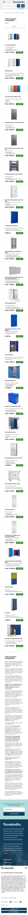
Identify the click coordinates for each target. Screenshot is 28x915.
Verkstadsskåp (9, 354)
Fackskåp (7, 612)
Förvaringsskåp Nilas (10, 45)
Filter (14, 26)
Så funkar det (7, 865)
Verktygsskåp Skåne (10, 380)
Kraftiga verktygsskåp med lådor (13, 638)
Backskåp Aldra (9, 587)
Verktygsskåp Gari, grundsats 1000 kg (14, 149)
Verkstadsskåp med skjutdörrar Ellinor (13, 252)
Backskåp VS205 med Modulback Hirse (13, 561)
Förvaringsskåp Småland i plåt (13, 96)
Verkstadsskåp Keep (10, 432)
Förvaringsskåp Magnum (11, 225)
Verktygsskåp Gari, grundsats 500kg (14, 122)
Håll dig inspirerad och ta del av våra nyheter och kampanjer (14, 804)
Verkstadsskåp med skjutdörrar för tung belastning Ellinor (14, 278)
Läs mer (7, 23)
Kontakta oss (7, 862)
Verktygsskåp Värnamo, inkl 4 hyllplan (12, 329)
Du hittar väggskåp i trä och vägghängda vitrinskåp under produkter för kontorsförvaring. (12, 758)
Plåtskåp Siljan (9, 70)
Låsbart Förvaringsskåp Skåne (13, 406)
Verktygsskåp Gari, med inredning (14, 174)
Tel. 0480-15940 (21, 8)
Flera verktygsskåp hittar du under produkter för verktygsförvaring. (14, 723)
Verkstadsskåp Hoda (10, 303)
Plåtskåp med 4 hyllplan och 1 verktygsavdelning (12, 536)
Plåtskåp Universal (10, 509)
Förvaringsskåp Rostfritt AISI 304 (13, 458)
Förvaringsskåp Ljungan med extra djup (14, 200)
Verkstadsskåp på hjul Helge (12, 483)
